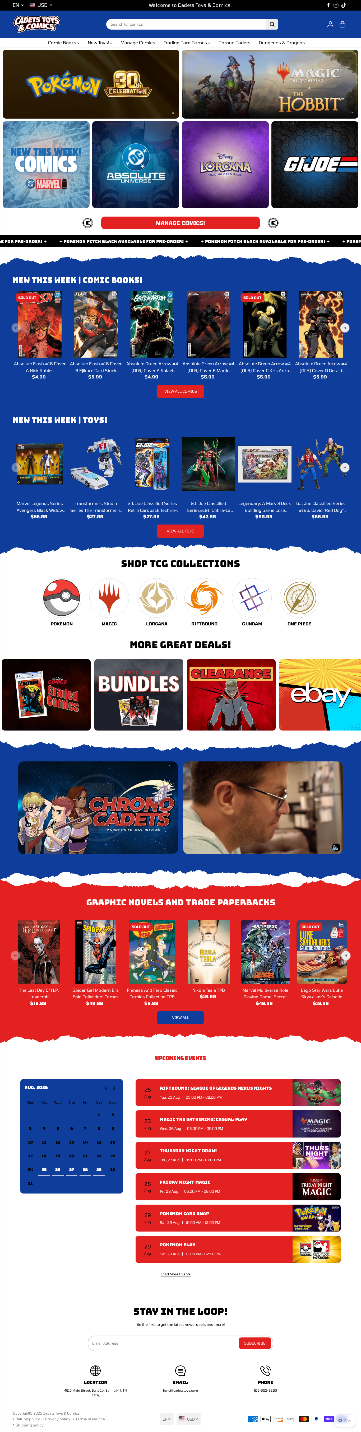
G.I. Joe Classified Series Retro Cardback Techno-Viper (152, 507)
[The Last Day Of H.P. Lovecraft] (39, 952)
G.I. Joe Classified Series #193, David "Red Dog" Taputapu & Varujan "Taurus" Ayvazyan (321, 507)
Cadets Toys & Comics (61, 1413)
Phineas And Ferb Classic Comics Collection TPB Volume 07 (152, 994)
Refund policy (28, 1419)
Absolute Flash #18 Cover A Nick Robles (40, 367)
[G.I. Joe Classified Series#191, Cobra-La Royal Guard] (208, 464)
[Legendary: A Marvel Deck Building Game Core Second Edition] (265, 464)
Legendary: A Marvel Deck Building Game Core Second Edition (264, 507)
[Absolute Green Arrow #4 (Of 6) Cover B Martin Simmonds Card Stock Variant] (208, 324)
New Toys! (99, 42)
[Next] (344, 327)
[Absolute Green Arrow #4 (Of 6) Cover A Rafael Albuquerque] (152, 324)
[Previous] (16, 327)
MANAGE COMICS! (180, 223)
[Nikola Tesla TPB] (208, 952)
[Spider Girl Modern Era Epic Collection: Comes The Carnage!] (95, 952)
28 (85, 1169)
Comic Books (62, 42)
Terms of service (90, 1419)
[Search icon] (272, 24)
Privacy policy (57, 1419)
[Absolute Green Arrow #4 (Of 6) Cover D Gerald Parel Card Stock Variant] (321, 324)
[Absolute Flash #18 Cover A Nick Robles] (40, 324)
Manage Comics (138, 42)
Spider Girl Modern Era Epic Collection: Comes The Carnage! (95, 994)
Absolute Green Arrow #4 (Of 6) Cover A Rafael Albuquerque (152, 367)
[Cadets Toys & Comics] (37, 24)
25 (44, 1169)
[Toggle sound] (336, 847)
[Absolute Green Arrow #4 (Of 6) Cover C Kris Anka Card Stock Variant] (265, 324)
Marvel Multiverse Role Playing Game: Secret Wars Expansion (265, 994)
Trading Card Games (186, 42)
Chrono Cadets (234, 42)
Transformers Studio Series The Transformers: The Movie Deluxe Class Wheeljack (96, 507)
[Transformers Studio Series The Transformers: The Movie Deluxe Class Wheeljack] (96, 464)
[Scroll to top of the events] (337, 1274)
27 (71, 1169)
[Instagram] (336, 5)
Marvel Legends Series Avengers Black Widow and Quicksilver (40, 507)
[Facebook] (328, 5)
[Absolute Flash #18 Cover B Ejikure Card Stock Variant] (96, 324)
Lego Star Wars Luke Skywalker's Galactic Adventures (322, 994)
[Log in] (330, 24)
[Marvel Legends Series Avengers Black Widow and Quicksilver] (40, 464)
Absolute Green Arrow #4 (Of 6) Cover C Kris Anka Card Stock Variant (265, 367)
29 (98, 1169)
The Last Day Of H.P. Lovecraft (39, 993)
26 (57, 1169)
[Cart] (342, 24)
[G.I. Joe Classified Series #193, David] (321, 464)
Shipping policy (30, 1425)
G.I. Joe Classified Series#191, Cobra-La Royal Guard (208, 507)
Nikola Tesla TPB (208, 990)
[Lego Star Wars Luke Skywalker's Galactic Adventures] (322, 952)
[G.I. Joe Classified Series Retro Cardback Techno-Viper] (152, 464)
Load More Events (176, 1274)
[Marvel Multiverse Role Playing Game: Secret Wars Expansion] (265, 952)
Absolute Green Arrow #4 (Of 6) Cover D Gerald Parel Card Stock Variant (321, 367)
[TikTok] (344, 5)
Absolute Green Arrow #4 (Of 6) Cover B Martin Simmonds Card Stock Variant (208, 367)
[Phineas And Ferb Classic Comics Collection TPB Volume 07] (152, 952)
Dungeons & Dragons (282, 42)
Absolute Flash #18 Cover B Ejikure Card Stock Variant (96, 367)
